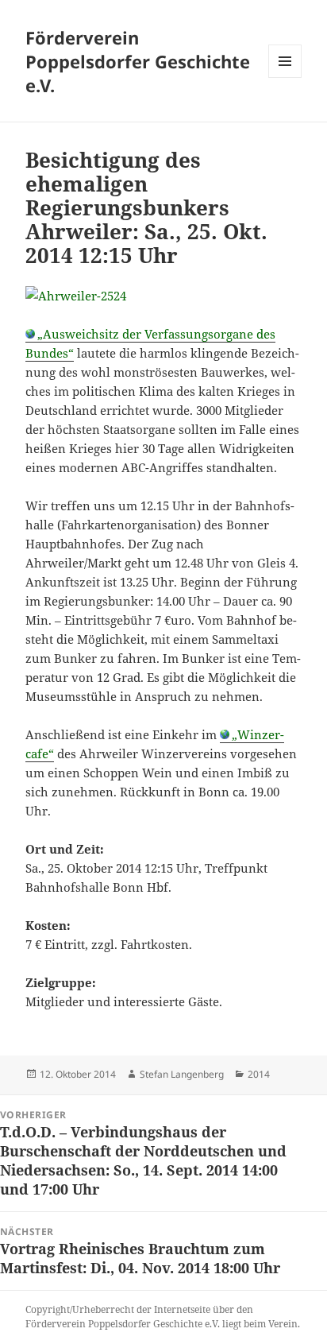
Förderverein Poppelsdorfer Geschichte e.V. (137, 61)
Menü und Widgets (285, 77)
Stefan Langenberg (182, 1074)
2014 (259, 1074)
